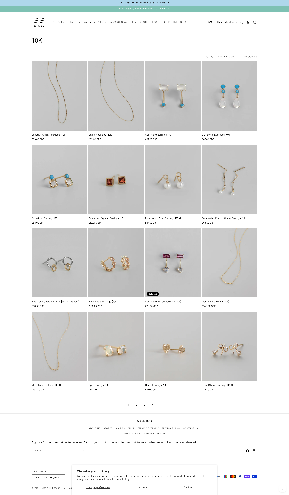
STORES (107, 428)
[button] (74, 22)
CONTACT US (190, 428)
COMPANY (148, 433)
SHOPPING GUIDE (124, 428)
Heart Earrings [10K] (156, 385)
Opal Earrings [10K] (99, 385)
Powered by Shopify (69, 488)
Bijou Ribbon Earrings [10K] (217, 385)
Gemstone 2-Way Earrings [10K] (163, 301)
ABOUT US (94, 428)
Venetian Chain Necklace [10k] (49, 134)
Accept (143, 487)
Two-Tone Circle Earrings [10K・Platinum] (55, 301)
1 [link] (128, 404)
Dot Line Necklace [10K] (215, 301)
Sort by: (209, 56)
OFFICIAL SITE (132, 433)
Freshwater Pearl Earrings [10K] (163, 218)
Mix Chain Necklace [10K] (46, 385)
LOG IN (161, 433)
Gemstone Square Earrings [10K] (106, 218)
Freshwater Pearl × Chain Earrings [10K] (224, 218)
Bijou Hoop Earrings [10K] (103, 301)
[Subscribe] (82, 450)
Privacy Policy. (121, 479)
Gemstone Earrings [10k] (159, 134)
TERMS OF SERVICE (148, 428)
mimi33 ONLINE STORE (50, 488)
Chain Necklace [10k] (100, 134)
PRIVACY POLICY (171, 428)
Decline (188, 487)
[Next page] (160, 404)
